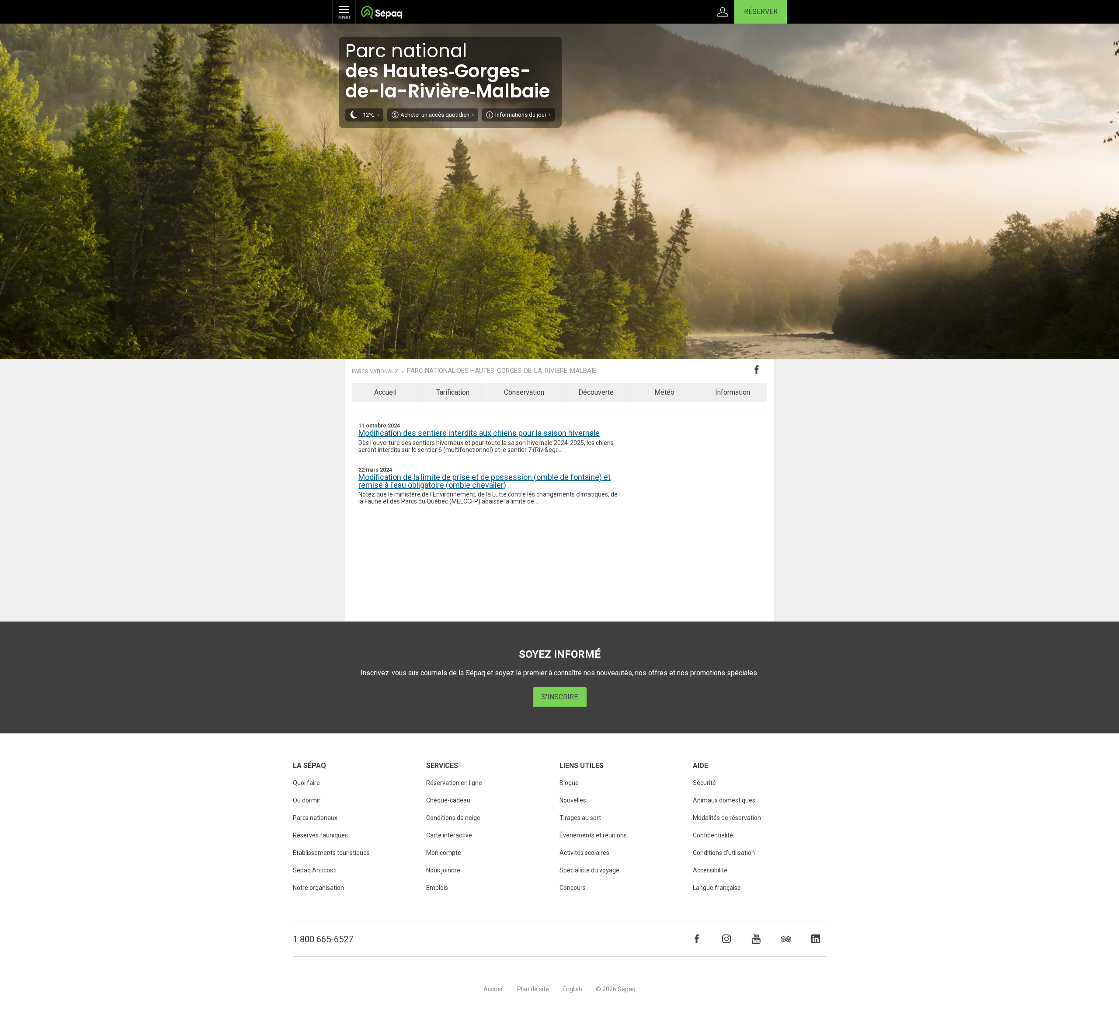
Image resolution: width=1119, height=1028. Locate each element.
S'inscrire (560, 697)
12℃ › (371, 114)
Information (732, 392)
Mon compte (443, 852)
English (572, 989)
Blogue (569, 782)
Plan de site (533, 989)
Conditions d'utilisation (724, 852)
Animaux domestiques (724, 800)
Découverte (596, 392)
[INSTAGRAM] (726, 938)
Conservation (524, 392)
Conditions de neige (453, 817)
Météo (664, 392)
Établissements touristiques (331, 852)
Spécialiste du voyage (589, 870)
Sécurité (704, 782)
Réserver (761, 11)
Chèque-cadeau (448, 800)
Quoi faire (306, 782)
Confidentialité (713, 835)
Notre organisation (318, 887)
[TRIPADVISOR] (785, 938)
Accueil (385, 392)
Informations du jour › (523, 114)
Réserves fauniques (320, 835)
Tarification (452, 392)
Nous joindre (443, 870)
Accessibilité (710, 870)
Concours (573, 887)
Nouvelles (573, 800)
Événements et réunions (593, 835)
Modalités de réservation (727, 817)
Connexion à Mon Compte (722, 12)
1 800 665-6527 (323, 939)
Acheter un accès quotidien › (437, 114)
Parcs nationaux (375, 371)
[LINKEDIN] (815, 938)
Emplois (437, 887)
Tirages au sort (580, 817)
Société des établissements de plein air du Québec (381, 13)
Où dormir (306, 800)
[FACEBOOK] (696, 938)
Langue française (717, 887)
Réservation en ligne (454, 782)
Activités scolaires (584, 852)
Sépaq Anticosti (315, 870)
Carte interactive (449, 835)
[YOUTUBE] (756, 938)
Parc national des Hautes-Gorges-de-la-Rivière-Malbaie (502, 371)
